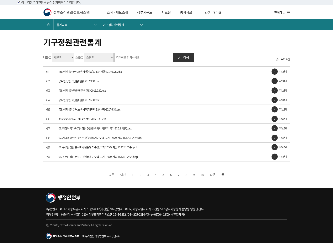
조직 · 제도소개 (117, 12)
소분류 (79, 57)
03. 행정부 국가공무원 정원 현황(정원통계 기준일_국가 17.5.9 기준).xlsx (95, 128)
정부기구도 (144, 12)
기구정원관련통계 (113, 24)
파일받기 (283, 71)
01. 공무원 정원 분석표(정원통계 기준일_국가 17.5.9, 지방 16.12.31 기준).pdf (98, 147)
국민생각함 (209, 12)
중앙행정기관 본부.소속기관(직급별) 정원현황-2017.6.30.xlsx (89, 109)
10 (202, 174)
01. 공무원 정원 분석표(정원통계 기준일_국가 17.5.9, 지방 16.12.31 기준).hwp (98, 157)
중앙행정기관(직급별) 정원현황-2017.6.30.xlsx (82, 119)
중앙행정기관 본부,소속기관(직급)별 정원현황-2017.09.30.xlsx (90, 72)
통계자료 (186, 12)
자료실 (166, 12)
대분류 (47, 57)
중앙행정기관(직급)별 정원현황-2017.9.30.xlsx (82, 90)
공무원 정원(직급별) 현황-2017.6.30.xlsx (79, 100)
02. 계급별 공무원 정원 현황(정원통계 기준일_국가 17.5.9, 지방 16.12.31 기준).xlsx (100, 138)
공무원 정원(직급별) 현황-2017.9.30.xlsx (79, 81)
